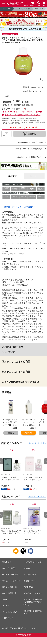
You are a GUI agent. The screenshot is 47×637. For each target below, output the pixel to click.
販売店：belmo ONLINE (33, 87)
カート (5, 599)
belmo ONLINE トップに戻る (30, 142)
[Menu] (3, 3)
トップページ (6, 9)
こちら (32, 628)
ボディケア (39, 9)
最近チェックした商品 (11, 575)
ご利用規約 (28, 587)
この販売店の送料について (32, 91)
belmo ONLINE (8, 352)
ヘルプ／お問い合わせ (33, 562)
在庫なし (11, 433)
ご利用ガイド (7, 618)
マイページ (6, 606)
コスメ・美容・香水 (23, 9)
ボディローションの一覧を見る (29, 149)
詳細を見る (28, 433)
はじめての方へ (30, 581)
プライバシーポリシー (33, 593)
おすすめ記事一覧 (9, 593)
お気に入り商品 (8, 568)
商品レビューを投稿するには (30, 157)
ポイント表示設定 (9, 612)
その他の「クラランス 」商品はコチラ (19, 207)
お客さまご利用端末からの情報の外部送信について (33, 602)
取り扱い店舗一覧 (9, 587)
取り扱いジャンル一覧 (11, 581)
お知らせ (27, 568)
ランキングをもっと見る (37, 443)
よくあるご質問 (30, 575)
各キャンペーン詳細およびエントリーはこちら (22, 115)
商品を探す (6, 562)
